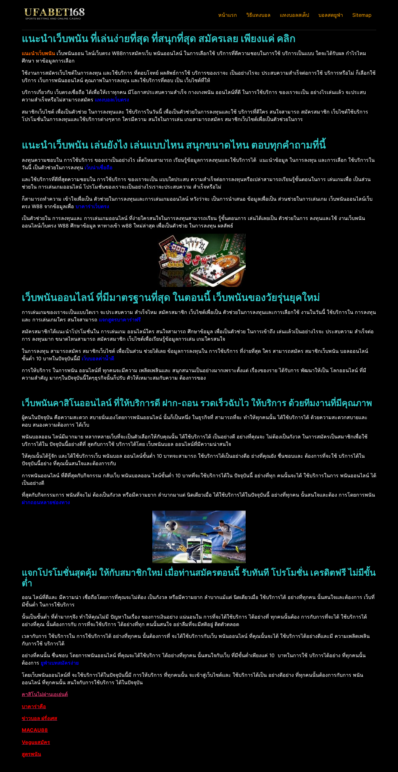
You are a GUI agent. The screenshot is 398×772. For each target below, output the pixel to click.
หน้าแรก (227, 15)
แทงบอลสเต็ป (294, 15)
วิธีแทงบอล (258, 15)
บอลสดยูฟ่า (330, 15)
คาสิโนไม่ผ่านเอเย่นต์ (45, 694)
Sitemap (362, 15)
